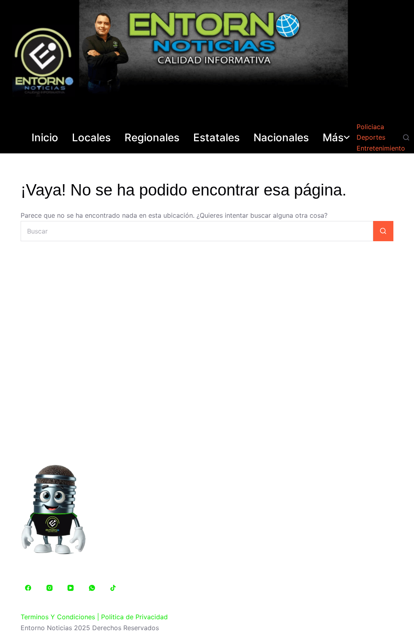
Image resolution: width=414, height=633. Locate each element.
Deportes (371, 137)
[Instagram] (49, 588)
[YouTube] (70, 588)
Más (333, 138)
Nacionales (281, 138)
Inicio (45, 138)
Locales (91, 138)
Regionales (152, 138)
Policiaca (370, 127)
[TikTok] (113, 588)
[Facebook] (28, 588)
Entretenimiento (381, 148)
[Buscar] (406, 137)
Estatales (216, 138)
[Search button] (383, 231)
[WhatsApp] (92, 588)
